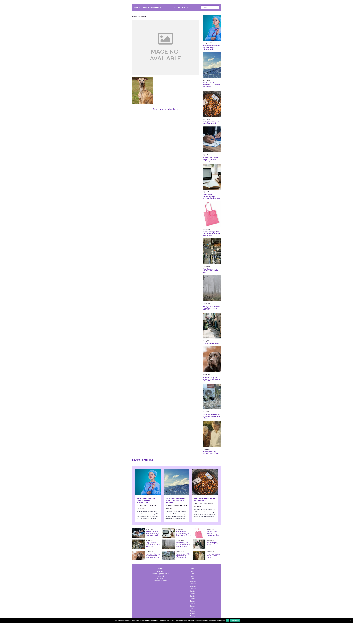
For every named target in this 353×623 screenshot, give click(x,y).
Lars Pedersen (209, 503)
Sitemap (192, 611)
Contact (192, 601)
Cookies (192, 591)
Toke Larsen (153, 505)
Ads (175, 7)
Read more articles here (165, 109)
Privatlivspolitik (235, 620)
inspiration (140, 508)
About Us (193, 581)
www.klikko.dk (162, 581)
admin (144, 16)
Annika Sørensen (181, 505)
